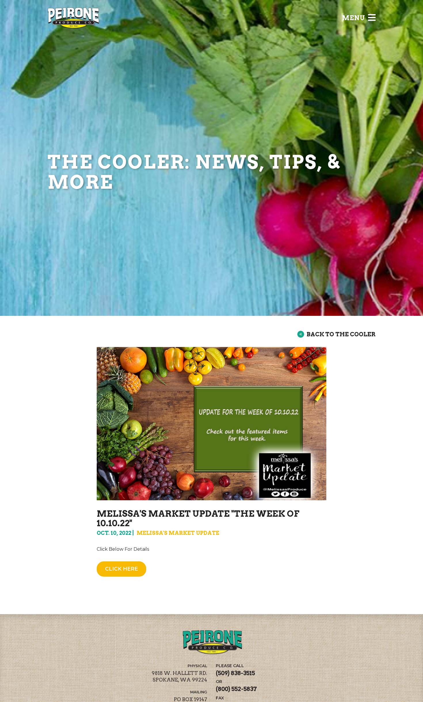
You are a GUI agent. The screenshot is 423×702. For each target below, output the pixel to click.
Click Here (121, 569)
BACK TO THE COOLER (341, 334)
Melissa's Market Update (178, 533)
